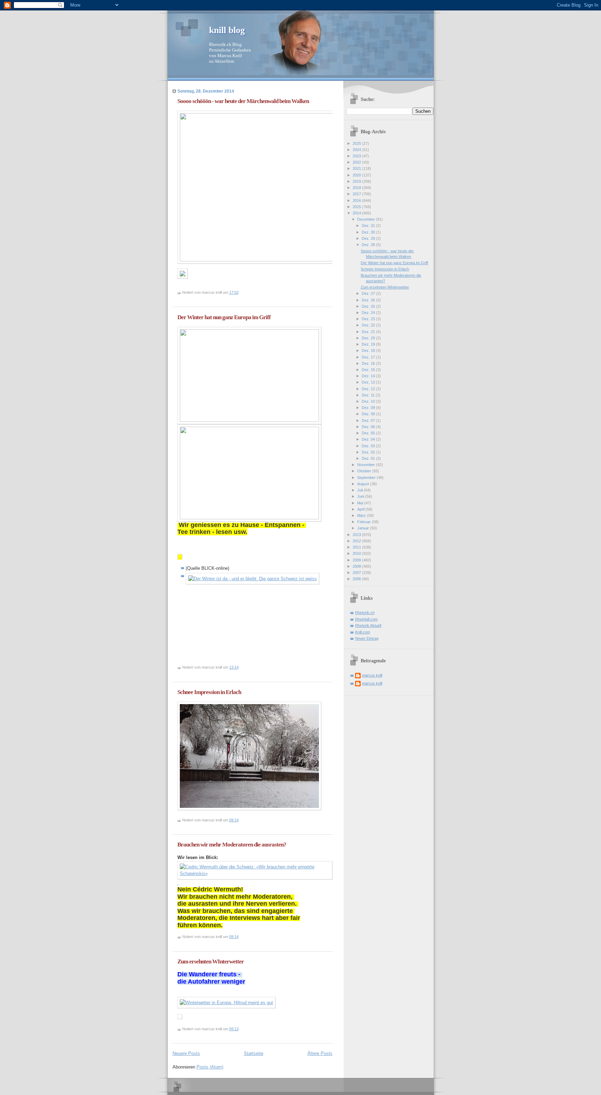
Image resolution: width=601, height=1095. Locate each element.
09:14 (234, 820)
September (367, 477)
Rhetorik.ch (365, 612)
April (361, 509)
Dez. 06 (369, 427)
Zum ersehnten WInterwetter (210, 961)
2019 (357, 181)
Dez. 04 (369, 439)
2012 (357, 541)
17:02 (234, 292)
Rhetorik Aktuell (368, 625)
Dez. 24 (369, 312)
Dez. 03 (369, 446)
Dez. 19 (369, 344)
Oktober (364, 471)
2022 (357, 162)
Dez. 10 (369, 401)
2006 (357, 579)
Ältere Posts (319, 1053)
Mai (360, 503)
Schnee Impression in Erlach (209, 692)
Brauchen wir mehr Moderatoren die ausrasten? (231, 844)
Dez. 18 (369, 350)
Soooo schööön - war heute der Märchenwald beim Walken (243, 101)
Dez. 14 (369, 376)
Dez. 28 (369, 245)
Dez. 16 (369, 363)
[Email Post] (240, 292)
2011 (357, 547)
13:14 (234, 667)
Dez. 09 (369, 407)
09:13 (234, 1029)
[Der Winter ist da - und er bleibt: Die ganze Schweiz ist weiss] (252, 578)
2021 (357, 168)
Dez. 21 (369, 332)
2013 (357, 535)
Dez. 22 (369, 325)
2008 (357, 566)
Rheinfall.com (366, 619)
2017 (357, 194)
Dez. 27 (369, 293)
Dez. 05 (369, 433)
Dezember (366, 219)
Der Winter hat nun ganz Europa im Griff (224, 317)
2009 (357, 560)
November (366, 465)
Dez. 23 (369, 319)
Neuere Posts (186, 1053)
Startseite (253, 1053)
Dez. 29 (369, 238)
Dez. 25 (369, 306)
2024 (357, 150)
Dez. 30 (369, 232)
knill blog (227, 30)
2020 (357, 175)
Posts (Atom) (210, 1067)
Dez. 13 (369, 382)
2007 (357, 572)
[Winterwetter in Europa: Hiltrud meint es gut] (226, 1002)
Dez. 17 (369, 357)
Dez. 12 (369, 389)
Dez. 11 (369, 395)
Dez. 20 (369, 338)
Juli (360, 490)
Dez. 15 (369, 370)
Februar (364, 522)
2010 (357, 553)
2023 (357, 156)
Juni (361, 496)
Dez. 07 (369, 420)
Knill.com (362, 632)
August (363, 484)
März (362, 515)
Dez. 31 (369, 225)
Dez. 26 (369, 300)
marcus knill (372, 675)
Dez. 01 (369, 458)
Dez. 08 (369, 414)
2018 (357, 188)
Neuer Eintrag (366, 638)
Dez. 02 (369, 452)
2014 (357, 213)
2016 (357, 200)
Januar (363, 528)
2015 (357, 207)
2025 (357, 143)
